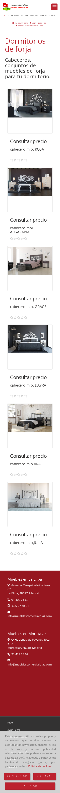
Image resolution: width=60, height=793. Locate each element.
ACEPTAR (30, 786)
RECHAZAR (44, 776)
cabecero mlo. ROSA (27, 149)
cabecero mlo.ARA (25, 463)
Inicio (10, 722)
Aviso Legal (14, 729)
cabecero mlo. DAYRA (28, 385)
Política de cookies (39, 766)
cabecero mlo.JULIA (26, 542)
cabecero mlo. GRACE (28, 306)
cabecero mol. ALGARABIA (22, 229)
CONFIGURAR (17, 776)
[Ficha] (30, 111)
